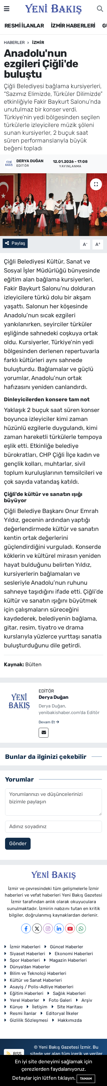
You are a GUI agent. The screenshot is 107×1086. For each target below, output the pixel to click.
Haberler (14, 42)
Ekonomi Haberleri (74, 953)
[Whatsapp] (81, 928)
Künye (16, 1007)
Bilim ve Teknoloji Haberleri (38, 973)
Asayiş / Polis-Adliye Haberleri (41, 986)
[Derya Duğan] (19, 701)
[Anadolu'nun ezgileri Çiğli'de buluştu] (53, 204)
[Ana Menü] (7, 9)
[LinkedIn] (59, 928)
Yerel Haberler (24, 1000)
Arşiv (86, 1000)
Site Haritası (70, 1007)
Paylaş (18, 243)
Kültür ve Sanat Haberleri (36, 980)
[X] (37, 928)
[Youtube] (70, 928)
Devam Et (47, 722)
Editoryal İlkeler (62, 1013)
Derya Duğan (53, 697)
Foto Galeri (60, 1000)
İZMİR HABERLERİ (73, 25)
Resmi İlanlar (23, 1013)
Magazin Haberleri (68, 960)
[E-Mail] (43, 733)
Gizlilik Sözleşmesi (29, 1020)
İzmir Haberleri (25, 946)
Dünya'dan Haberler (30, 966)
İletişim (39, 1007)
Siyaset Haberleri (27, 953)
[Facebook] (26, 928)
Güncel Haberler (66, 946)
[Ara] (100, 9)
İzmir (38, 42)
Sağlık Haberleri (69, 993)
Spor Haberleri (25, 960)
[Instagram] (48, 928)
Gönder (17, 843)
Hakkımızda (70, 1020)
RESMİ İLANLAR (24, 25)
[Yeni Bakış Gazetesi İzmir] (53, 8)
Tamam (86, 1079)
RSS (16, 1053)
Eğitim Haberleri (26, 993)
